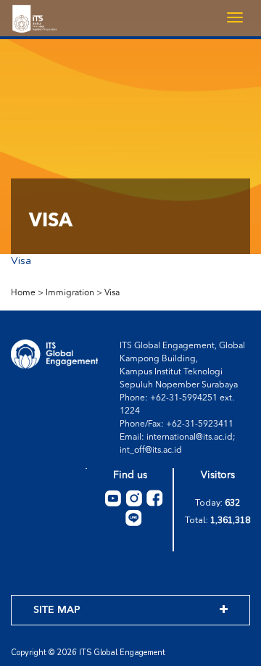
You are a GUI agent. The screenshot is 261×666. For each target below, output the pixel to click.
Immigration (70, 293)
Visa (21, 261)
